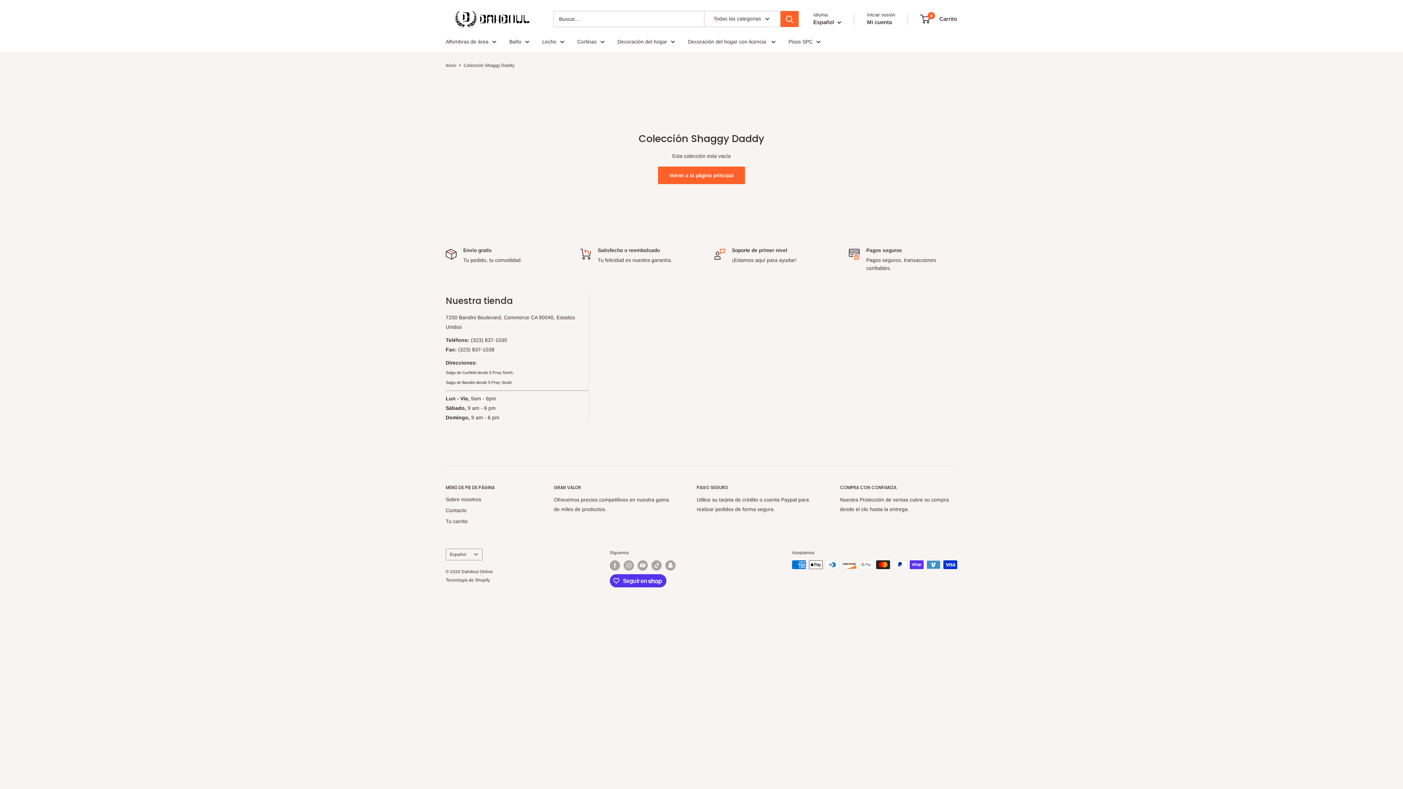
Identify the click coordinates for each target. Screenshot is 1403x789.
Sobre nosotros (463, 499)
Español (458, 554)
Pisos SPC (800, 42)
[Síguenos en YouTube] (643, 565)
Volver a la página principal (701, 175)
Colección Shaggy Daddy (489, 65)
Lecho (549, 42)
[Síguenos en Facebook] (615, 565)
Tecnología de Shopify (468, 580)
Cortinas (587, 42)
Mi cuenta (879, 22)
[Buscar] (789, 19)
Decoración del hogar (642, 42)
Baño (515, 42)
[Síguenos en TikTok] (656, 565)
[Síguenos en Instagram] (629, 565)
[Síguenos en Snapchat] (670, 565)
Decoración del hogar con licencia (728, 42)
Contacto (456, 510)
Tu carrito (457, 521)
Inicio (451, 65)
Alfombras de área (467, 42)
